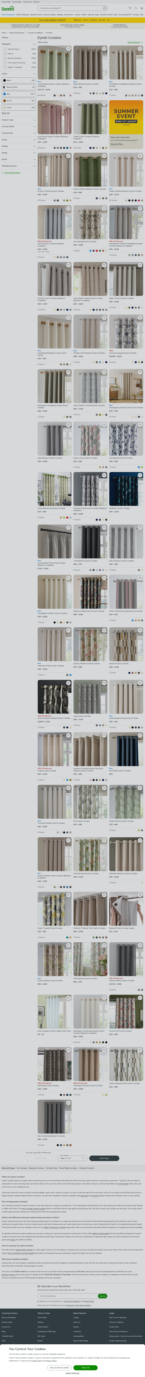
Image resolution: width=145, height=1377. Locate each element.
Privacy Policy (51, 1361)
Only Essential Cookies (59, 1367)
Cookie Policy (36, 1361)
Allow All (85, 1367)
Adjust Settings (72, 1373)
